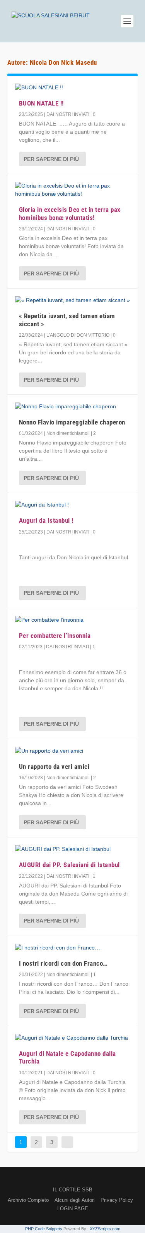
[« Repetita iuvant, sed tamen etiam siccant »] (72, 300)
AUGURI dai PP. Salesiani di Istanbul (69, 865)
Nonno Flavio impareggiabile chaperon (72, 422)
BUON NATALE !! (41, 103)
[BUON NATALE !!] (72, 88)
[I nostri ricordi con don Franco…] (72, 948)
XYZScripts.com (105, 1228)
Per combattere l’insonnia (55, 635)
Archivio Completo (28, 1200)
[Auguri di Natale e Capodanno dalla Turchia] (72, 1038)
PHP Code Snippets (43, 1228)
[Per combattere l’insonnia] (72, 620)
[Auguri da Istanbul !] (72, 505)
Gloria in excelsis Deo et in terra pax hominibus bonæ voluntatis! (70, 213)
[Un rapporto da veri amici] (72, 751)
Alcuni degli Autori (75, 1200)
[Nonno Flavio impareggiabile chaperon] (72, 407)
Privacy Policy (117, 1200)
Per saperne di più (51, 159)
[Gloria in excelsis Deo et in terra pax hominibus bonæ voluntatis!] (72, 190)
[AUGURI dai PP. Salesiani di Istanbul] (72, 849)
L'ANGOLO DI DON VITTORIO (77, 335)
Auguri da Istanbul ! (46, 520)
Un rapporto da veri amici (54, 766)
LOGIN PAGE (72, 1208)
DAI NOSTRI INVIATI (67, 114)
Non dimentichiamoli (68, 433)
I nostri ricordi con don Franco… (63, 963)
